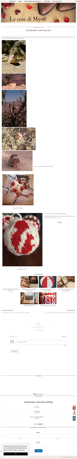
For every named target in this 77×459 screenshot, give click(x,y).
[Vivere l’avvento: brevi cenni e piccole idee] (11, 282)
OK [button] (15, 453)
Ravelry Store (58, 217)
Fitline (3, 1)
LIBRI (20, 1)
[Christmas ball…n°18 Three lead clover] (29, 282)
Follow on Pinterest (39, 394)
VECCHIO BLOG (57, 1)
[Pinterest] (8, 385)
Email (38, 442)
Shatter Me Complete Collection (37, 417)
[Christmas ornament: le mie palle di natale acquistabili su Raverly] (47, 282)
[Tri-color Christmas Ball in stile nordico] (66, 282)
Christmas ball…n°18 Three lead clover (15, 312)
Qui (45, 213)
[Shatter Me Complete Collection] (74, 418)
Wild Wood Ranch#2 (29, 305)
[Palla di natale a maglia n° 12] (47, 298)
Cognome (58, 438)
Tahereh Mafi (37, 418)
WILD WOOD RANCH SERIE (32, 1)
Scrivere (47, 1)
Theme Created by (69, 457)
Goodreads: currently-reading (38, 402)
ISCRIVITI (38, 451)
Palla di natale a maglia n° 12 (47, 305)
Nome (19, 438)
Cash (37, 406)
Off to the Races (36, 411)
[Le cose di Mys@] (38, 12)
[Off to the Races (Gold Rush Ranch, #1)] (74, 413)
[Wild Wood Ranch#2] (29, 298)
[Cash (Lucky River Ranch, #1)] (74, 407)
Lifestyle (12, 1)
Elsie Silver (37, 412)
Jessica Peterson (37, 407)
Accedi (64, 336)
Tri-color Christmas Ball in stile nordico (60, 312)
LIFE (42, 27)
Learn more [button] (21, 450)
